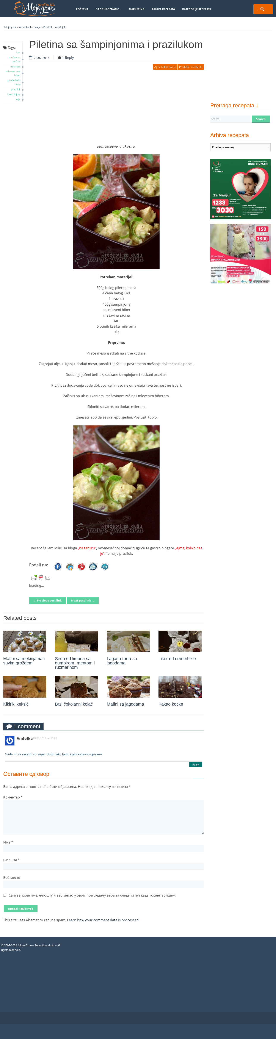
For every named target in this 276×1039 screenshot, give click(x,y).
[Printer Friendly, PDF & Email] (41, 578)
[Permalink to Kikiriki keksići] (24, 687)
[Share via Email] (93, 570)
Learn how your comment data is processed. (103, 920)
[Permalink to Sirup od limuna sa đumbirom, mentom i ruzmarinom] (76, 641)
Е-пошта (11, 860)
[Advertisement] (116, 109)
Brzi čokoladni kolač (74, 704)
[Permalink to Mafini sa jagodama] (128, 687)
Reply (195, 764)
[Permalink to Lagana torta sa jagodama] (128, 641)
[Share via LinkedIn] (105, 570)
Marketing (136, 9)
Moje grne (10, 27)
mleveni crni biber (13, 73)
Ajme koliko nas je (30, 27)
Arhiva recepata (163, 9)
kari (18, 52)
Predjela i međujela (54, 27)
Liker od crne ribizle (177, 658)
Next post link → (82, 600)
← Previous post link (47, 600)
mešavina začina (14, 59)
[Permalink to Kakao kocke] (180, 687)
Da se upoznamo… (109, 9)
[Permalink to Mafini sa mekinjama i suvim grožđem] (24, 641)
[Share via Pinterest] (81, 570)
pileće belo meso (14, 82)
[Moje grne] (34, 8)
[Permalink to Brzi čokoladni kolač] (76, 687)
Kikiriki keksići (16, 704)
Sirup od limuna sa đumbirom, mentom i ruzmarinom (75, 663)
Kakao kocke (170, 704)
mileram (15, 66)
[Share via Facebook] (58, 570)
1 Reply (68, 57)
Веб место (11, 877)
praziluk (15, 89)
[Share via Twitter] (70, 570)
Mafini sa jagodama (125, 704)
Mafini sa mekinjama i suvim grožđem (24, 660)
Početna (82, 9)
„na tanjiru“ (87, 548)
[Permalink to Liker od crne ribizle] (180, 641)
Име (8, 842)
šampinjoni (13, 94)
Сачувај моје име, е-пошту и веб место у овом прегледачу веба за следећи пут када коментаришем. (92, 895)
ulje (18, 99)
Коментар (13, 797)
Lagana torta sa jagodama (122, 660)
